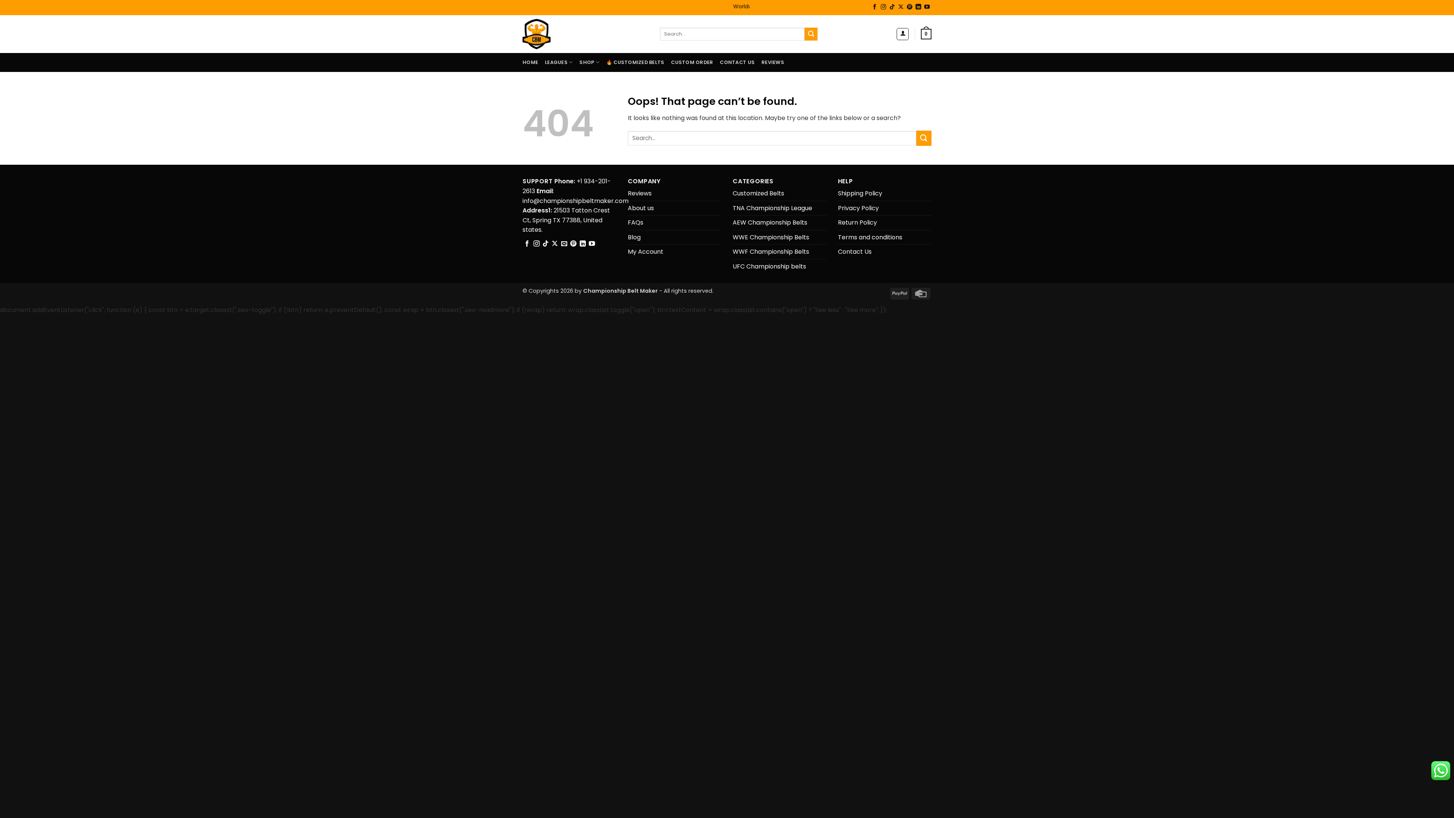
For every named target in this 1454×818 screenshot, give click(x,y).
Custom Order (692, 62)
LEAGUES (556, 62)
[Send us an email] (564, 243)
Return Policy (857, 222)
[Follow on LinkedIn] (918, 7)
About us (641, 208)
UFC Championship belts (769, 266)
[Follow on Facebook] (874, 7)
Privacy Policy (858, 208)
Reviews (772, 62)
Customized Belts (758, 193)
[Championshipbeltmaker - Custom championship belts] (546, 34)
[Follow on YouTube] (927, 7)
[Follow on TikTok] (892, 7)
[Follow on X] (900, 7)
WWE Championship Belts (771, 237)
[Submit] (811, 34)
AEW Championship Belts (770, 222)
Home (530, 62)
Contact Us (737, 62)
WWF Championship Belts (771, 251)
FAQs (635, 222)
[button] (903, 34)
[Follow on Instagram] (883, 7)
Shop (586, 62)
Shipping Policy (860, 193)
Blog (634, 237)
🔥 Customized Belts (635, 62)
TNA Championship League (772, 208)
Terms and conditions (870, 237)
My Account (645, 251)
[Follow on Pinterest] (909, 7)
